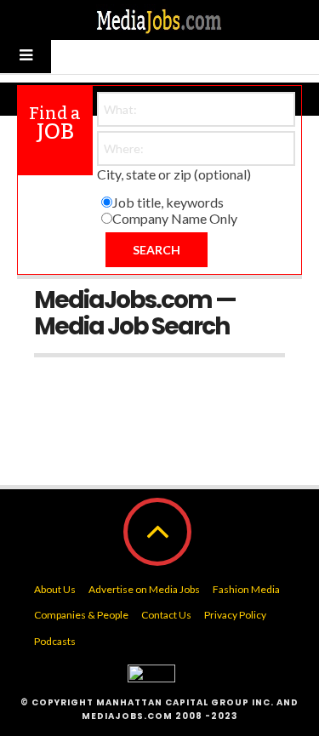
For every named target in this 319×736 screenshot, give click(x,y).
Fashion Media (246, 589)
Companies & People (81, 614)
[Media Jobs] (160, 20)
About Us (55, 589)
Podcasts (55, 641)
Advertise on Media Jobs (144, 589)
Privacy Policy (235, 614)
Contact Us (166, 614)
